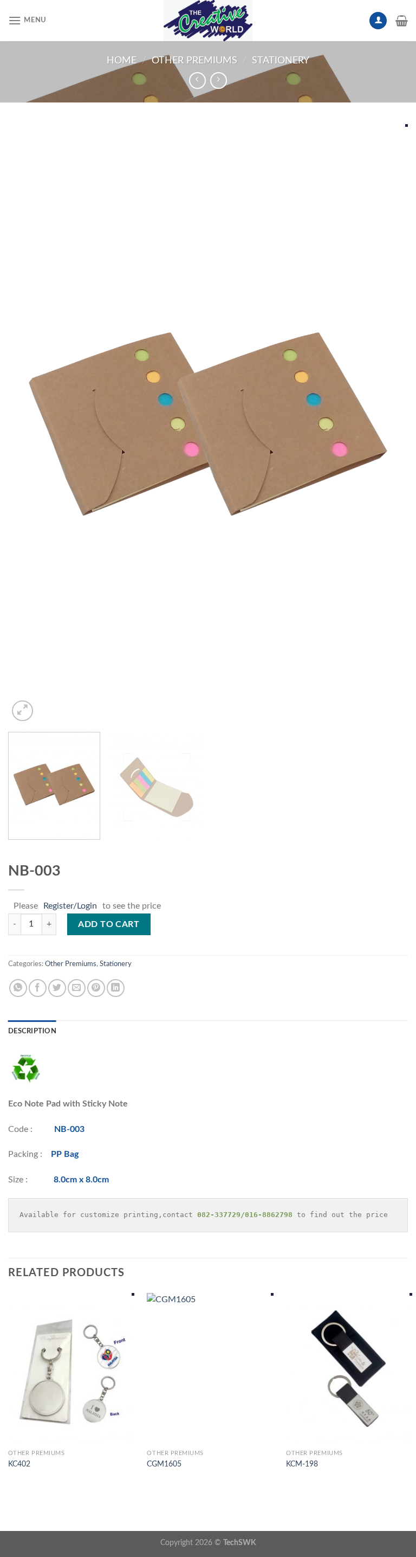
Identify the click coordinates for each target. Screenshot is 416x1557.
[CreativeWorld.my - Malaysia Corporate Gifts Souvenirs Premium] (208, 20)
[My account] (378, 21)
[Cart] (401, 21)
